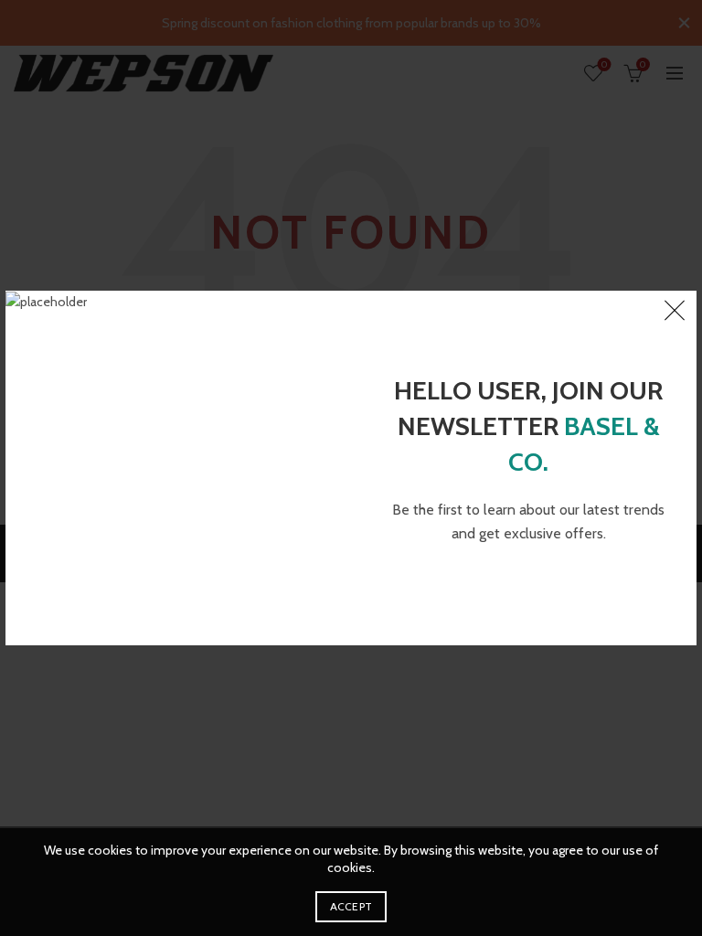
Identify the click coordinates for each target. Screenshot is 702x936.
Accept (351, 906)
